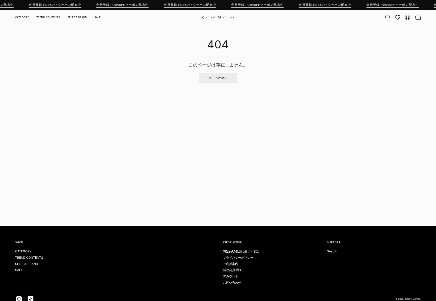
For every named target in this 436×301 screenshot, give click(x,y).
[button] (388, 17)
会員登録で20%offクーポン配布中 (55, 5)
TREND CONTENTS (29, 257)
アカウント (230, 276)
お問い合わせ (232, 282)
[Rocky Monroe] (218, 17)
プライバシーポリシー (238, 257)
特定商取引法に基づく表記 (241, 251)
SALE (19, 270)
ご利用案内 (230, 264)
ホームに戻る (218, 78)
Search (332, 251)
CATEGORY (23, 251)
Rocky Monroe (412, 298)
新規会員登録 (232, 270)
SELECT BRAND (26, 264)
